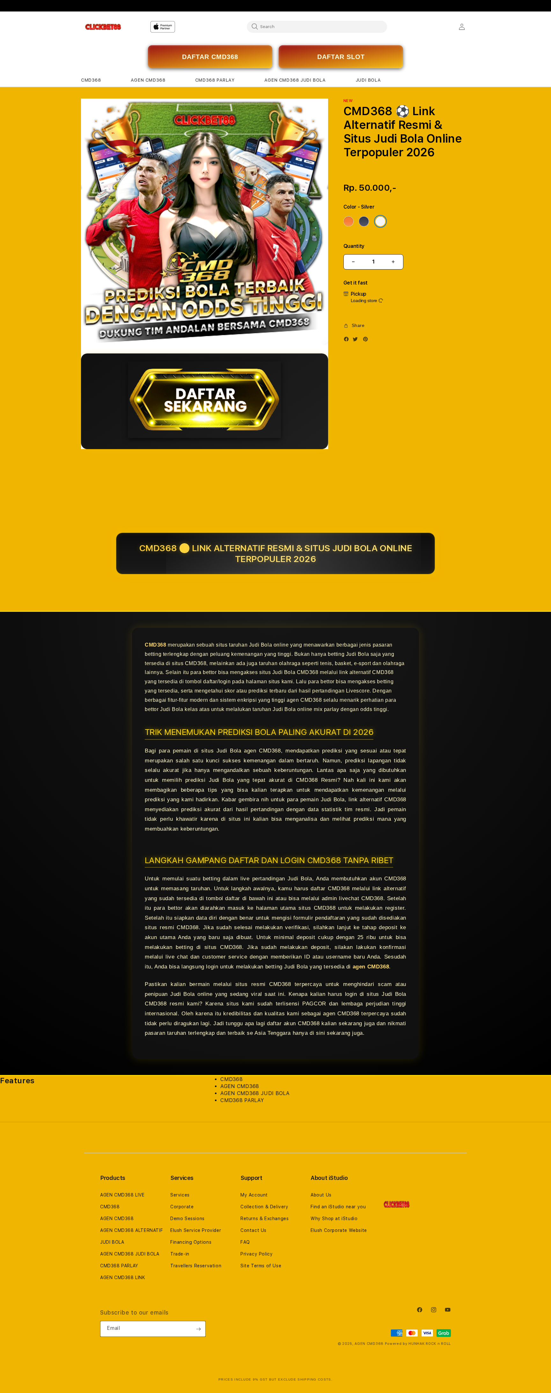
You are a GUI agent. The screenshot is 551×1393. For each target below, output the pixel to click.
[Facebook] (347, 340)
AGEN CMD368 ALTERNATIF (131, 1230)
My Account (254, 1194)
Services (180, 1194)
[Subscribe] (198, 1329)
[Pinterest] (367, 340)
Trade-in (179, 1253)
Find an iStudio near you (338, 1206)
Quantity (353, 246)
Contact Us (253, 1230)
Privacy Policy (256, 1253)
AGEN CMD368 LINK (122, 1277)
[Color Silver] (380, 221)
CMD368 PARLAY (119, 1265)
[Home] (103, 27)
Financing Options (190, 1242)
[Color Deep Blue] (364, 221)
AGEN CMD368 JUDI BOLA (129, 1253)
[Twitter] (356, 340)
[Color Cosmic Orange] (348, 221)
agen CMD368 (371, 967)
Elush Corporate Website (339, 1230)
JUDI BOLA (112, 1242)
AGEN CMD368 (117, 1218)
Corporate (182, 1206)
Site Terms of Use (260, 1265)
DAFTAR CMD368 (210, 56)
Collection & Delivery (264, 1206)
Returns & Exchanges (264, 1218)
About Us (321, 1194)
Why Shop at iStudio (334, 1218)
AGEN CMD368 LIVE (122, 1194)
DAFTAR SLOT (341, 56)
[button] (91, 80)
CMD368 (155, 645)
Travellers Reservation (195, 1265)
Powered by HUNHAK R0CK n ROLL (418, 1344)
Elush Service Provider (195, 1230)
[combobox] (317, 26)
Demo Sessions (187, 1218)
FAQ (245, 1242)
